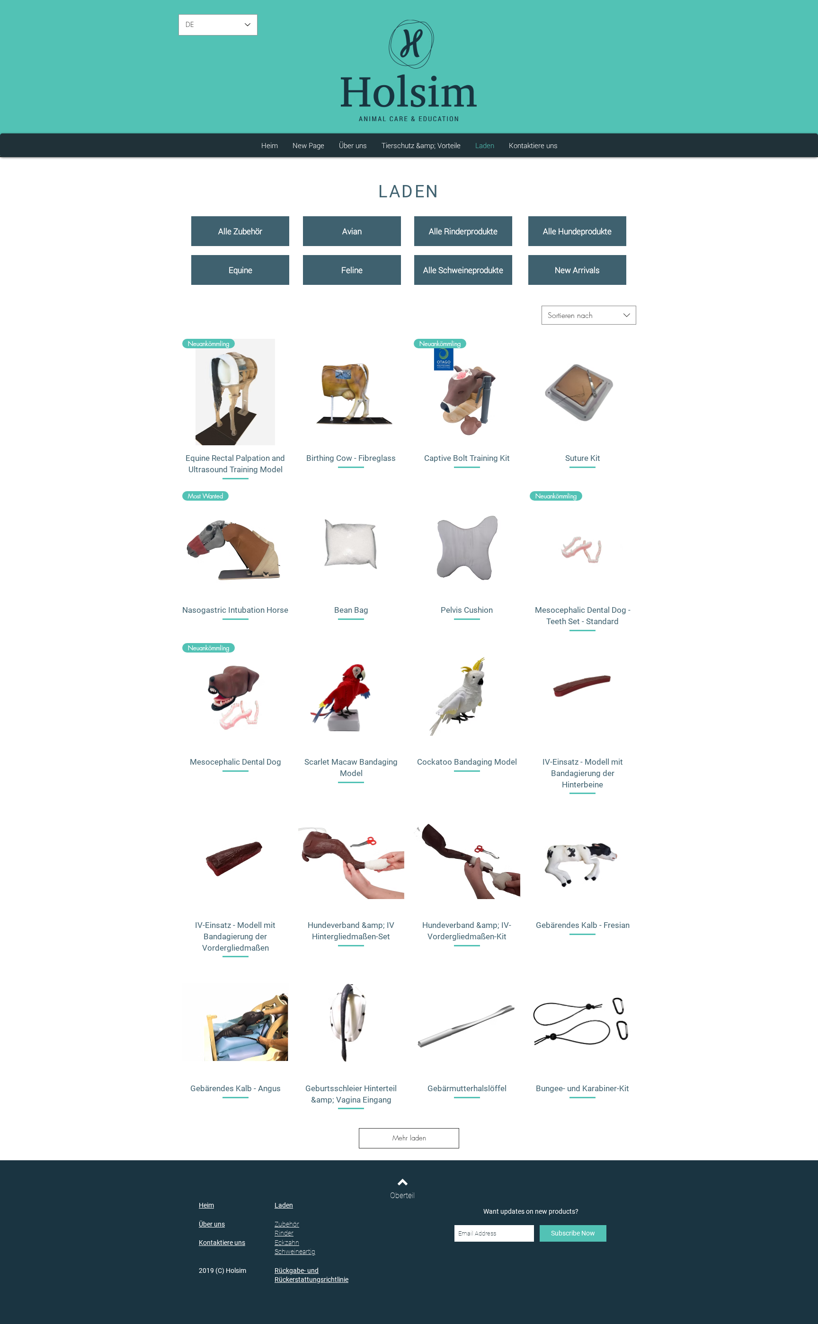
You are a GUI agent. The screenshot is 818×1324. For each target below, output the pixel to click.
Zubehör (287, 1224)
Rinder (284, 1233)
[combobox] (589, 315)
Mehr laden (409, 1138)
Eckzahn (287, 1242)
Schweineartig (295, 1251)
